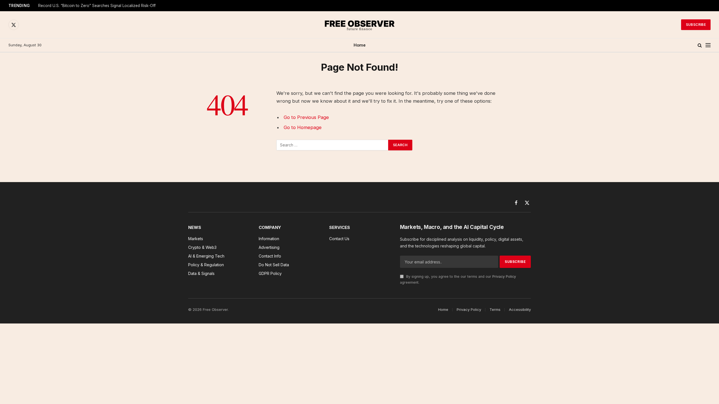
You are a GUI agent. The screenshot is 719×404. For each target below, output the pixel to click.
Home (360, 45)
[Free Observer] (359, 24)
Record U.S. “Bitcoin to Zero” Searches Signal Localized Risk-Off (97, 5)
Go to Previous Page (306, 117)
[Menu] (708, 45)
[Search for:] (332, 145)
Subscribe (696, 24)
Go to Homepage (303, 127)
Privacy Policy (504, 276)
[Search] (700, 45)
